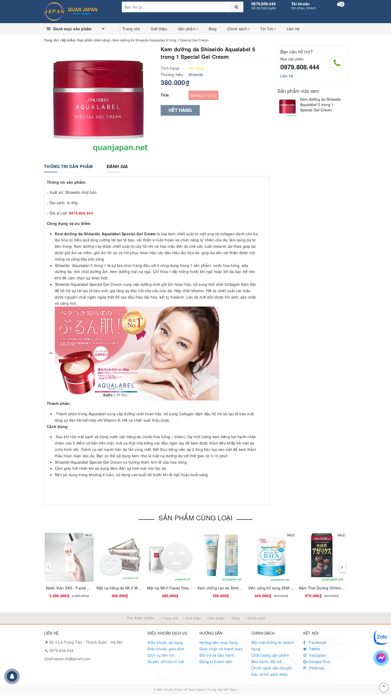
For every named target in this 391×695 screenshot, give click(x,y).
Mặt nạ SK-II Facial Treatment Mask (178, 588)
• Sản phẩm (215, 618)
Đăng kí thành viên (215, 661)
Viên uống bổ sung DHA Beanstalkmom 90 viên (289, 588)
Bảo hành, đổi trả (266, 661)
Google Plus (319, 661)
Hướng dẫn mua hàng (218, 642)
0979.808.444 (263, 4)
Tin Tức (267, 28)
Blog (213, 28)
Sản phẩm (187, 28)
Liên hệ (293, 28)
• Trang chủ (169, 618)
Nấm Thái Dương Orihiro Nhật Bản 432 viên (336, 588)
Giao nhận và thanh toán (221, 648)
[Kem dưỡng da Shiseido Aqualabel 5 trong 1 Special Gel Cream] (287, 107)
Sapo (233, 689)
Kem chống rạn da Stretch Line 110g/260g (234, 588)
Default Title (203, 95)
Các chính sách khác (269, 674)
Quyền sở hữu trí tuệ (166, 661)
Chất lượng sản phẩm (270, 655)
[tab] (68, 166)
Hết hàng (180, 110)
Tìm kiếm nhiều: (141, 617)
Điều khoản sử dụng (165, 642)
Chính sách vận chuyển (271, 668)
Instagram (317, 655)
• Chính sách (255, 618)
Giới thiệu (159, 28)
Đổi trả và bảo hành (216, 655)
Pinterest (316, 668)
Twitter (314, 648)
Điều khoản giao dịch (166, 648)
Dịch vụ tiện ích (161, 655)
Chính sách (237, 28)
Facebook (317, 642)
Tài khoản (300, 4)
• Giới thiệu (192, 618)
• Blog (235, 618)
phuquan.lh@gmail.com (69, 658)
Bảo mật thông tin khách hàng (272, 645)
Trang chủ (131, 28)
